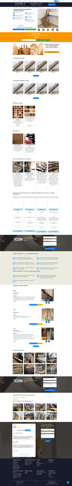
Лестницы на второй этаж (30, 459)
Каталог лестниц (40, 470)
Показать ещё (36, 346)
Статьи (35, 1)
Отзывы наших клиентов (52, 473)
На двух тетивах (39, 474)
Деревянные (15, 461)
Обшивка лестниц (27, 464)
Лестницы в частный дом (18, 470)
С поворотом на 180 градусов (17, 474)
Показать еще (36, 75)
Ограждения (38, 462)
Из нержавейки (50, 461)
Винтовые (26, 473)
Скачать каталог (50, 476)
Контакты (38, 1)
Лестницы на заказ (17, 459)
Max (37, 4)
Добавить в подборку (33, 304)
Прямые (14, 472)
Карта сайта (36, 481)
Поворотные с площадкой (17, 475)
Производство (19, 1)
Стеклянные (15, 463)
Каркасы (38, 461)
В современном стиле (28, 462)
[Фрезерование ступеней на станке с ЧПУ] (17, 166)
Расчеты (38, 459)
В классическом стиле (28, 461)
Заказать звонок (51, 4)
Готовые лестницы (28, 470)
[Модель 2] (29, 88)
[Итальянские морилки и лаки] (29, 138)
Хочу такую (40, 304)
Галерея (29, 1)
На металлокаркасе (16, 462)
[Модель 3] (41, 88)
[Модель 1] (17, 88)
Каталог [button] (14, 1)
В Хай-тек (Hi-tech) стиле (29, 463)
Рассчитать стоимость (18, 29)
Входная (38, 465)
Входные (26, 472)
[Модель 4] (53, 88)
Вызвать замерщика (30, 29)
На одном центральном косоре (41, 472)
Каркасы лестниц (15, 464)
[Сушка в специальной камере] (53, 166)
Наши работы (25, 1)
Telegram (39, 4)
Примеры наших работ (51, 472)
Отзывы (32, 1)
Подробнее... (18, 125)
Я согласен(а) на (50, 247)
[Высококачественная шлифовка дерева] (29, 166)
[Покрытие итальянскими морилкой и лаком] (41, 166)
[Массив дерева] (17, 138)
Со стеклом (50, 462)
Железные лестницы (16, 465)
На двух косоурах (39, 473)
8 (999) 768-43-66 (51, 2)
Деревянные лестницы (40, 463)
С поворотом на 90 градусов (17, 473)
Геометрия (38, 464)
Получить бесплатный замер (50, 248)
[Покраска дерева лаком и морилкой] (17, 111)
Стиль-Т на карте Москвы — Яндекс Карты (24, 456)
